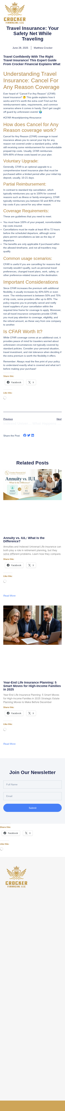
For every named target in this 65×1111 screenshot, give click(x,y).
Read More (9, 595)
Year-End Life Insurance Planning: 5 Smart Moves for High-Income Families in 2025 (32, 686)
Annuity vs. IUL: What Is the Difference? (24, 539)
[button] (25, 435)
